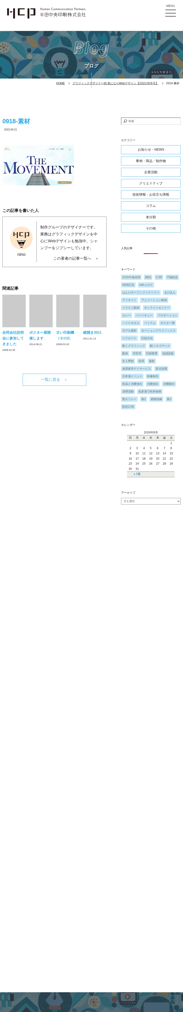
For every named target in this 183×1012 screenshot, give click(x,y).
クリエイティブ (151, 183)
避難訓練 (156, 399)
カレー (126, 315)
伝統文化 (147, 338)
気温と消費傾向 (132, 384)
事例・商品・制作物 (151, 161)
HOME (60, 83)
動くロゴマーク (160, 345)
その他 (151, 228)
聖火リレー (129, 399)
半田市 (137, 353)
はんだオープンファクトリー (140, 292)
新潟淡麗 (161, 368)
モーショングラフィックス (158, 330)
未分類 (151, 217)
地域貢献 (168, 353)
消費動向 (169, 384)
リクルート (129, 338)
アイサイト (129, 300)
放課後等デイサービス (136, 368)
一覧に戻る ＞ (54, 379)
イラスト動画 (130, 307)
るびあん (170, 292)
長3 (169, 399)
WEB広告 (128, 285)
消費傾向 (152, 384)
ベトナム (150, 323)
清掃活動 (128, 391)
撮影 (152, 361)
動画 (125, 353)
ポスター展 (167, 323)
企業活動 (151, 172)
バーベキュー (144, 315)
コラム (151, 206)
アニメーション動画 (154, 300)
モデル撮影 (129, 330)
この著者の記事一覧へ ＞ (76, 258)
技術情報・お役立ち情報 (150, 194)
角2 (143, 399)
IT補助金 (172, 277)
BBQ (148, 277)
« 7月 (137, 474)
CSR (159, 277)
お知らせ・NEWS (151, 149)
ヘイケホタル (130, 323)
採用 (141, 361)
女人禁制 (128, 361)
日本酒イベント (132, 376)
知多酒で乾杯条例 (149, 391)
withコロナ (146, 285)
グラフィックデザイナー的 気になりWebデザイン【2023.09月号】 (115, 83)
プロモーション (168, 315)
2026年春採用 (131, 277)
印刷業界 (152, 353)
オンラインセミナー (157, 307)
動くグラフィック (133, 345)
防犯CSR (128, 406)
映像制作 (152, 376)
